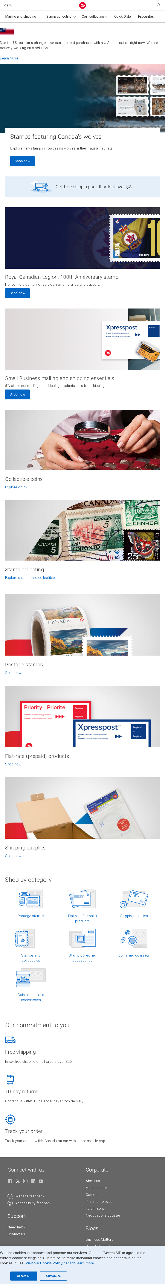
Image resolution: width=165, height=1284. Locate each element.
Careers (92, 1195)
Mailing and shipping (20, 16)
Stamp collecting (59, 16)
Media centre (96, 1188)
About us (93, 1181)
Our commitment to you (37, 1025)
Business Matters (99, 1239)
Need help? (17, 1227)
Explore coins (16, 487)
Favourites (146, 16)
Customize (53, 1276)
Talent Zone (95, 1208)
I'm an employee (99, 1202)
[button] (39, 5)
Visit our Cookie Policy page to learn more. (60, 1263)
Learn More (9, 58)
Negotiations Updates (103, 1215)
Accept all (23, 1276)
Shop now (22, 161)
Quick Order (123, 16)
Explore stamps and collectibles (31, 578)
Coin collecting (93, 16)
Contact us (16, 1234)
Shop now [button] (17, 293)
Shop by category (28, 879)
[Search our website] (159, 5)
